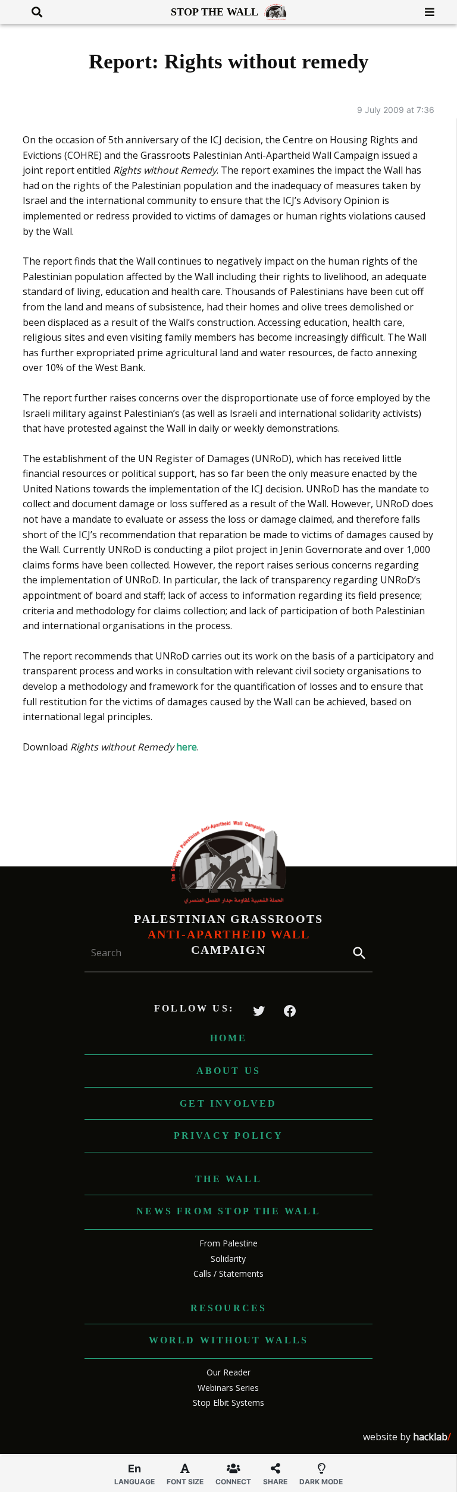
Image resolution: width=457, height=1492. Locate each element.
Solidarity (228, 1258)
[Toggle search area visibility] (32, 12)
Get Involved (228, 1103)
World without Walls (229, 1340)
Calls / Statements (228, 1273)
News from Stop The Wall (228, 1211)
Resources (228, 1308)
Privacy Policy (229, 1135)
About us (228, 1071)
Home (229, 1038)
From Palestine (228, 1243)
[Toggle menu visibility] (425, 12)
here (186, 746)
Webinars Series (228, 1387)
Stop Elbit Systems (228, 1402)
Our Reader (228, 1372)
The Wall (228, 1179)
